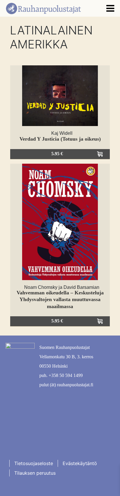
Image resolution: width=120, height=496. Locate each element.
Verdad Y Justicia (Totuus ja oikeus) (60, 139)
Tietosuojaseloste (33, 463)
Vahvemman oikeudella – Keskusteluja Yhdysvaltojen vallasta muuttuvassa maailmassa (60, 299)
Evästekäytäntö (80, 463)
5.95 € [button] (57, 153)
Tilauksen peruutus (35, 473)
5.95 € (57, 320)
